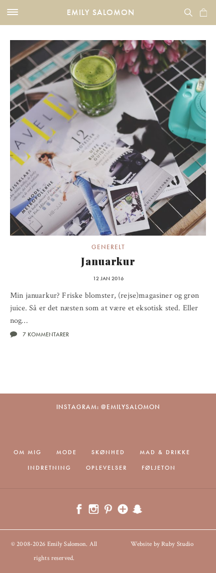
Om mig (28, 452)
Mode (66, 452)
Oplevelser (106, 468)
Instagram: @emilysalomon (108, 407)
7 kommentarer (46, 334)
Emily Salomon (101, 12)
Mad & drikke (165, 452)
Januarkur (108, 261)
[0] (203, 12)
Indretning (49, 468)
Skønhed (108, 452)
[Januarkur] (108, 138)
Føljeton (159, 468)
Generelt (108, 247)
